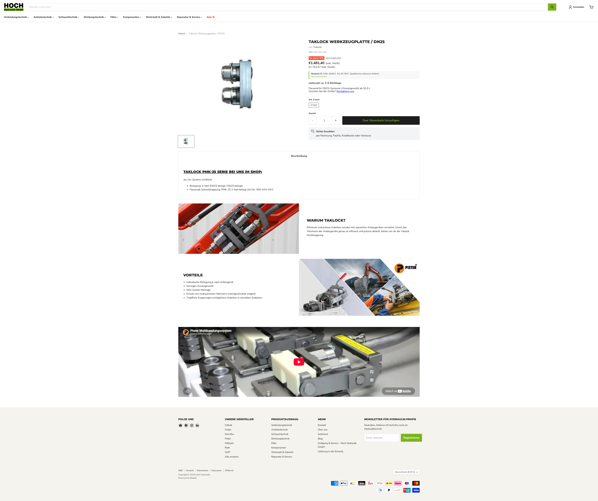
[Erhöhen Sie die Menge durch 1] (336, 120)
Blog (320, 438)
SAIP (227, 452)
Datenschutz (202, 470)
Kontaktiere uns (345, 91)
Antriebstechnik (42, 17)
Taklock (317, 47)
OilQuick (229, 443)
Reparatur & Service (189, 17)
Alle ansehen (232, 456)
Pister (228, 438)
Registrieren (411, 438)
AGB (180, 470)
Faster (228, 429)
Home (181, 33)
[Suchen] (552, 7)
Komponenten (131, 17)
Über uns (322, 429)
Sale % (211, 17)
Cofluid (228, 425)
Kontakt (322, 425)
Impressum (217, 470)
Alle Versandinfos (319, 76)
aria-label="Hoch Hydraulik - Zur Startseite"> (14, 7)
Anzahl (312, 113)
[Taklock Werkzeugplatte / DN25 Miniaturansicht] (186, 141)
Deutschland (405, 472)
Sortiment (323, 434)
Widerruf (229, 470)
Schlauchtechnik (68, 17)
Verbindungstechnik (16, 17)
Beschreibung (299, 156)
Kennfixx (229, 434)
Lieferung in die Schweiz (330, 451)
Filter (113, 17)
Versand (189, 470)
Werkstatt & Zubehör (158, 17)
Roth (227, 447)
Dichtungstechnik (94, 17)
